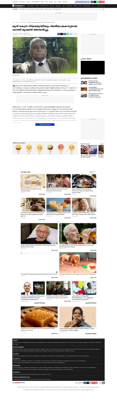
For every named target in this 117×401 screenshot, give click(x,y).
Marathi (59, 1)
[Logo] (19, 6)
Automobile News (25, 374)
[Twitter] (95, 2)
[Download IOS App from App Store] (103, 383)
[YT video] (100, 2)
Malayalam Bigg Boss (95, 349)
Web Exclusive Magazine (44, 369)
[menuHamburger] (101, 6)
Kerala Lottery (48, 9)
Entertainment (44, 5)
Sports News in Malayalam (19, 355)
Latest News (30, 5)
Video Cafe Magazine (68, 369)
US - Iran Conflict (30, 9)
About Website (21, 387)
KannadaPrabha (35, 1)
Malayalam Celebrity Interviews (66, 350)
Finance (49, 374)
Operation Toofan (39, 9)
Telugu (42, 1)
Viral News (15, 344)
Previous (101, 9)
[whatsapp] (97, 2)
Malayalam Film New (18, 349)
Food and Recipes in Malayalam (49, 360)
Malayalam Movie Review (58, 349)
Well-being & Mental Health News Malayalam (54, 362)
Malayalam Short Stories (19, 369)
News (37, 5)
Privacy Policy (41, 387)
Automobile (86, 5)
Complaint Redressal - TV (74, 387)
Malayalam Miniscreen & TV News (51, 350)
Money (75, 5)
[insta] (103, 2)
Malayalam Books (58, 367)
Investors (97, 387)
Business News (16, 374)
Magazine (58, 5)
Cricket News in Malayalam (33, 355)
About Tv (28, 387)
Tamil (46, 1)
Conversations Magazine (31, 369)
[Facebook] (92, 2)
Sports (52, 5)
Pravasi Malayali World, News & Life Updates (24, 379)
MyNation (65, 1)
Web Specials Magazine (56, 369)
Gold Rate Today (57, 9)
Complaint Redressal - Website (59, 387)
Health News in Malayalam (63, 360)
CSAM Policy (48, 387)
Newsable (22, 1)
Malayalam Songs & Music (36, 350)
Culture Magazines (91, 367)
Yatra (80, 5)
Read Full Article (45, 124)
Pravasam (69, 5)
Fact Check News (42, 374)
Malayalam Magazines (18, 367)
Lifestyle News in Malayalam (20, 360)
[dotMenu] (92, 6)
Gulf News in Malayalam (95, 342)
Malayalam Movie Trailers (71, 349)
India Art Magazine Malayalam (46, 367)
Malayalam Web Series (83, 349)
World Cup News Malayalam (82, 355)
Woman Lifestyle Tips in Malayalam (21, 362)
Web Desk (26, 33)
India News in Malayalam (53, 342)
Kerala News (63, 342)
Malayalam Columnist (68, 367)
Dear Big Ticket (46, 379)
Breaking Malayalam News (28, 342)
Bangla (51, 1)
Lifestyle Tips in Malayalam (34, 360)
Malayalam (15, 1)
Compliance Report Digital (88, 387)
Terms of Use (34, 387)
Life (64, 5)
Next (103, 9)
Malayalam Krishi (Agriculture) (31, 367)
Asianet (18, 383)
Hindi (55, 1)
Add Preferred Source (81, 2)
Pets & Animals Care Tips (37, 362)
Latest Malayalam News (41, 342)
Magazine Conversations (80, 367)
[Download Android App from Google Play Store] (100, 383)
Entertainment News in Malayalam (32, 349)
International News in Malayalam (81, 342)
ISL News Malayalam (59, 355)
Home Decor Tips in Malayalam (78, 360)
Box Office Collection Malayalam (21, 350)
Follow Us (74, 34)
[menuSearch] (104, 6)
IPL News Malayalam (70, 355)
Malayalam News (17, 342)
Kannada (28, 1)
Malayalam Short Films (46, 349)
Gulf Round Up (38, 379)
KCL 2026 (22, 9)
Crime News (70, 342)
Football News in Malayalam (47, 355)
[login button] (99, 6)
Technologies (34, 374)
